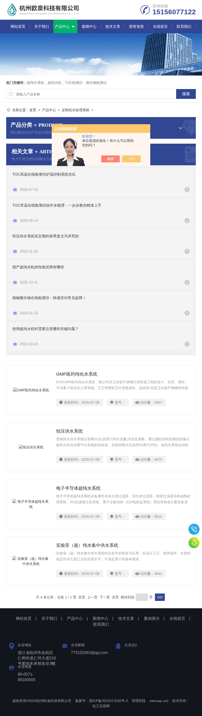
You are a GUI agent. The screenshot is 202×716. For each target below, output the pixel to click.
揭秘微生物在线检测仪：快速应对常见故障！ (49, 298)
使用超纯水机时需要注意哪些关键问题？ (45, 329)
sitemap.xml (159, 701)
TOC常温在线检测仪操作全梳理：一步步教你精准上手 (56, 205)
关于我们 (41, 26)
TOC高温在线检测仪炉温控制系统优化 (44, 174)
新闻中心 (89, 26)
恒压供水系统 (69, 431)
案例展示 (152, 618)
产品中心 (62, 26)
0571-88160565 (194, 529)
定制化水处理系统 (75, 110)
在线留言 (160, 26)
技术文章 (112, 26)
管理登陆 (139, 701)
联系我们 (184, 26)
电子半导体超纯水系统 (78, 488)
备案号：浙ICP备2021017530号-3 (101, 701)
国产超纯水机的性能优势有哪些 (38, 267)
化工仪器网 (101, 706)
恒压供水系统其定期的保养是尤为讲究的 (45, 236)
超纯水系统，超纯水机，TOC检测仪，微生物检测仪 (67, 83)
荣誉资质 (136, 26)
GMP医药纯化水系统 (76, 374)
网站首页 (18, 26)
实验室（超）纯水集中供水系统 (87, 545)
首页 (32, 110)
